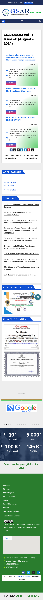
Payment (6, 508)
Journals (6, 500)
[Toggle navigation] (22, 21)
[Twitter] (28, 572)
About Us (6, 485)
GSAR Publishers (24, 576)
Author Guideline (9, 496)
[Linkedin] (38, 572)
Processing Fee (8, 493)
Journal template (10, 190)
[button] (40, 21)
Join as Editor (9, 185)
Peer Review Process (11, 511)
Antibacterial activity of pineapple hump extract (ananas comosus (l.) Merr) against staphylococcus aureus (20, 57)
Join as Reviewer (10, 182)
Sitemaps (6, 489)
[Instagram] (33, 572)
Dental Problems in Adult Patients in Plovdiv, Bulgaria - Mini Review (20, 89)
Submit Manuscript (9, 504)
